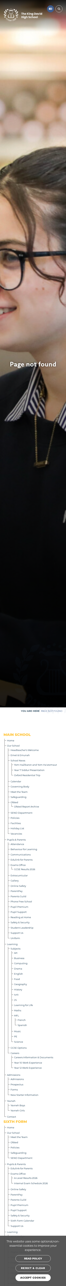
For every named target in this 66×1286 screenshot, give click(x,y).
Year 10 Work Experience (28, 1062)
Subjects (15, 948)
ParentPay (17, 890)
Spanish (22, 1025)
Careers (15, 1053)
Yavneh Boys (18, 1105)
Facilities (16, 823)
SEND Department (21, 812)
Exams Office (18, 864)
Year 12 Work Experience (28, 1067)
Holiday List (17, 828)
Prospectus (17, 1084)
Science (18, 1041)
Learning (12, 944)
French (22, 1019)
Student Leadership (22, 927)
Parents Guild (18, 896)
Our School (13, 745)
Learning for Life (23, 1005)
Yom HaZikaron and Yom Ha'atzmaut (35, 764)
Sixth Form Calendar (22, 1220)
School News (18, 760)
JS (15, 999)
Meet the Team (19, 791)
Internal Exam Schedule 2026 (31, 1183)
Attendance (17, 844)
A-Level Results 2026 (25, 1177)
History (18, 989)
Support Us (17, 932)
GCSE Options (19, 1047)
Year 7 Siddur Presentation (29, 769)
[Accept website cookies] (33, 1277)
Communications (21, 854)
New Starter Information (24, 1094)
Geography (20, 984)
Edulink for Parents (22, 859)
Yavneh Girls (18, 1110)
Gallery (15, 880)
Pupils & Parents (16, 839)
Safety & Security (20, 922)
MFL (16, 1015)
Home (10, 740)
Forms (14, 1089)
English (18, 973)
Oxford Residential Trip (27, 775)
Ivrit (16, 994)
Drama (18, 968)
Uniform (15, 938)
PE (15, 1036)
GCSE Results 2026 (24, 869)
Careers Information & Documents (33, 1057)
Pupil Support (19, 911)
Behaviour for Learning (24, 849)
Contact (11, 1116)
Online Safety (18, 885)
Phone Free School (21, 901)
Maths (17, 1010)
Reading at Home (21, 917)
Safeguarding (18, 796)
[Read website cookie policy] (33, 1258)
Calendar (16, 781)
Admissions (13, 1074)
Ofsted (14, 802)
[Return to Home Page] (23, 15)
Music (17, 1031)
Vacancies (16, 833)
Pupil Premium (19, 906)
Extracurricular (19, 875)
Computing (20, 963)
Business (19, 958)
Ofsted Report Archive (26, 806)
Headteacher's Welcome (25, 749)
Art (15, 952)
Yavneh (11, 1100)
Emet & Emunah (20, 755)
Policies (15, 817)
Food (17, 978)
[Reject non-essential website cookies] (33, 1268)
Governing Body (20, 786)
